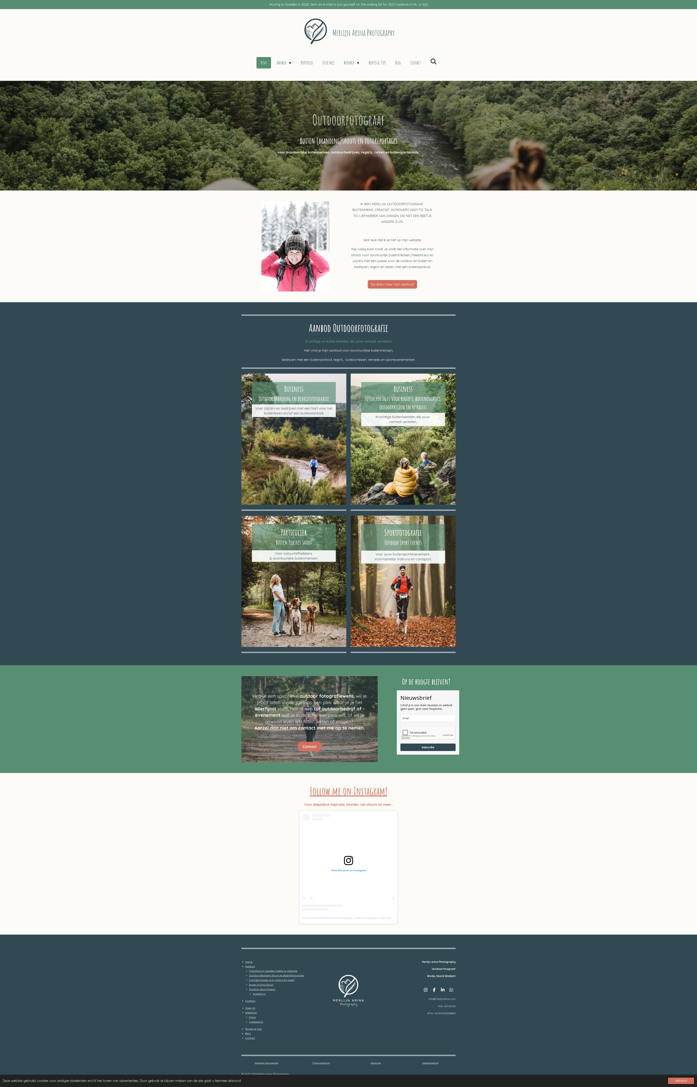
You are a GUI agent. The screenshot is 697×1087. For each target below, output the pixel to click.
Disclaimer (376, 1063)
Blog (248, 1033)
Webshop (251, 1012)
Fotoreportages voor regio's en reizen (271, 980)
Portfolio (250, 1001)
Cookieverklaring (430, 1063)
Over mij (250, 1008)
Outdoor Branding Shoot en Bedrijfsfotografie (276, 975)
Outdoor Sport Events (262, 989)
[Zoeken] (433, 61)
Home (248, 961)
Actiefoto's (259, 993)
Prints (252, 1017)
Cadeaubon (256, 1021)
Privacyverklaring (321, 1063)
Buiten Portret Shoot (261, 984)
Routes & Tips (253, 1029)
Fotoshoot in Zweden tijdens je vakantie (273, 971)
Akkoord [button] (681, 1080)
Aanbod (250, 966)
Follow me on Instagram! (348, 790)
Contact (250, 1038)
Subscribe (428, 747)
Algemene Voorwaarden (266, 1063)
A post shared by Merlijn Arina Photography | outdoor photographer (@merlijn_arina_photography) (358, 917)
